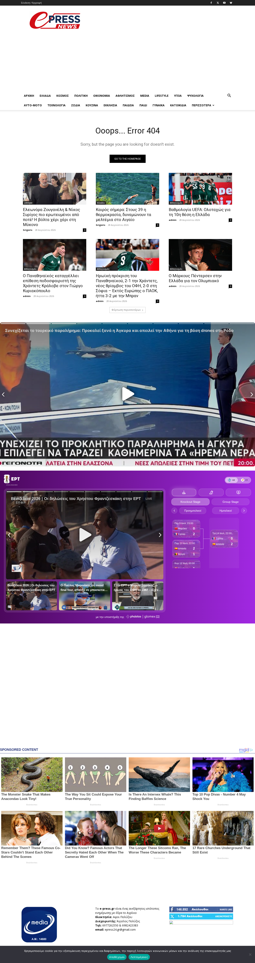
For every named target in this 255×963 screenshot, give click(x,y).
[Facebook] (211, 3)
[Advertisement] (161, 20)
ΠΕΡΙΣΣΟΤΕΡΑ (201, 105)
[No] (250, 954)
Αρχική (29, 96)
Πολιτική (81, 96)
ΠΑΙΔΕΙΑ (128, 105)
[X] (218, 3)
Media (144, 96)
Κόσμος (62, 96)
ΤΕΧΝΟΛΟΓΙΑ (56, 105)
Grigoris (27, 229)
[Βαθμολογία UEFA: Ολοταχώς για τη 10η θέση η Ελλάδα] (200, 189)
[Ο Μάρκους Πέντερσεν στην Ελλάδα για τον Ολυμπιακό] (200, 255)
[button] (229, 96)
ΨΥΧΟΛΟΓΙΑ (195, 96)
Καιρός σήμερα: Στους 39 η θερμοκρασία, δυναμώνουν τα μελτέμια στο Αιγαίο (123, 214)
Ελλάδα (45, 96)
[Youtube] (224, 3)
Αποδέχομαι (117, 957)
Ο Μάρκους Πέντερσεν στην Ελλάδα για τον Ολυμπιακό (195, 278)
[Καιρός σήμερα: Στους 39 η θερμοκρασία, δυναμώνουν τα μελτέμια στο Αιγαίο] (127, 189)
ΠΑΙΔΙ (143, 105)
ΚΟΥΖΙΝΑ (92, 105)
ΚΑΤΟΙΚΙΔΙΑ (178, 105)
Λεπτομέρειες (139, 957)
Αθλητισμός (125, 96)
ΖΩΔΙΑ (75, 105)
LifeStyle (162, 96)
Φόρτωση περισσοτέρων (126, 310)
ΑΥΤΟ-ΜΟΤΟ (33, 105)
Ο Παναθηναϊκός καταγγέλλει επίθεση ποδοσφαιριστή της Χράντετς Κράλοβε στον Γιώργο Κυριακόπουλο (53, 283)
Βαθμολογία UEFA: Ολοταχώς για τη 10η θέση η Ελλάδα (199, 212)
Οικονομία (101, 96)
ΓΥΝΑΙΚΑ (159, 105)
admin (173, 219)
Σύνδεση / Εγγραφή (31, 2)
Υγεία (178, 96)
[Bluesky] (231, 3)
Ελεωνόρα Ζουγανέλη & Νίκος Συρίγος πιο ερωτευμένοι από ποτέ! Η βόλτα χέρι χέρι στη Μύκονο (51, 217)
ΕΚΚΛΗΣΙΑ (110, 105)
